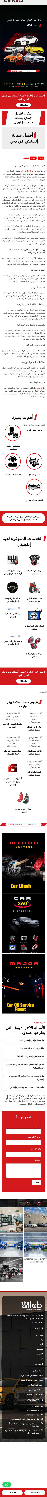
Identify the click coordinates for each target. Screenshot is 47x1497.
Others (33, 158)
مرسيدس (39, 1349)
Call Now (12, 1492)
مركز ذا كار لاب (27, 171)
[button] (6, 1484)
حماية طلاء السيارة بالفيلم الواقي (31, 1375)
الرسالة (38, 1160)
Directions (35, 1492)
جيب (41, 1358)
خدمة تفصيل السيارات (35, 1390)
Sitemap (36, 1322)
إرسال (36, 1182)
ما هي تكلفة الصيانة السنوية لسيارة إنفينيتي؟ (26, 1087)
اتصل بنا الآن (23, 105)
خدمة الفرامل (38, 1371)
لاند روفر (40, 1354)
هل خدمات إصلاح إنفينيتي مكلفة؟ (30, 1040)
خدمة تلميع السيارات (35, 1385)
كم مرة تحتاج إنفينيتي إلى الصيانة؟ (30, 1056)
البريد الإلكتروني (34, 1137)
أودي (41, 1344)
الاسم (39, 1125)
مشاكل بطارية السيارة (35, 1394)
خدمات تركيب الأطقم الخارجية (32, 1380)
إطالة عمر (41, 388)
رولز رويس (39, 1335)
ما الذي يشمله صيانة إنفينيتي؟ (32, 1048)
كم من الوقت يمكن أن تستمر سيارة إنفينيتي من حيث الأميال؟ (25, 1066)
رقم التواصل (36, 1149)
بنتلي (41, 1340)
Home (41, 158)
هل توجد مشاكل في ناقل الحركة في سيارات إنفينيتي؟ (26, 1078)
